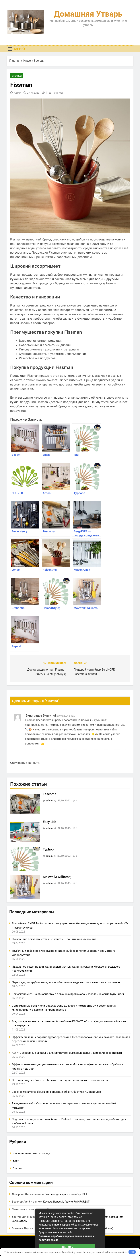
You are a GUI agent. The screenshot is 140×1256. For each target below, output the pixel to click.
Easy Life (49, 822)
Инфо (27, 60)
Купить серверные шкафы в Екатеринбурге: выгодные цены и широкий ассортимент (67, 1052)
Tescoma (49, 794)
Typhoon (49, 849)
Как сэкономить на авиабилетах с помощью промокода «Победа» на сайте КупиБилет (68, 994)
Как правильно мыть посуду (31, 1153)
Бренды (39, 60)
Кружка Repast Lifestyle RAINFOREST (66, 1201)
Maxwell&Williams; (57, 877)
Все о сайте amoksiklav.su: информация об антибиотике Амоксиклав (56, 1091)
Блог (16, 1160)
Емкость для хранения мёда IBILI (65, 1194)
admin (17, 92)
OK (132, 1252)
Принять (67, 1247)
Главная (14, 60)
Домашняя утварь (88, 13)
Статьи (17, 1168)
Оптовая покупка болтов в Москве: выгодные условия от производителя (60, 1080)
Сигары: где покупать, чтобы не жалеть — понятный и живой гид (54, 939)
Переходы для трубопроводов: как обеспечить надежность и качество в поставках (66, 982)
